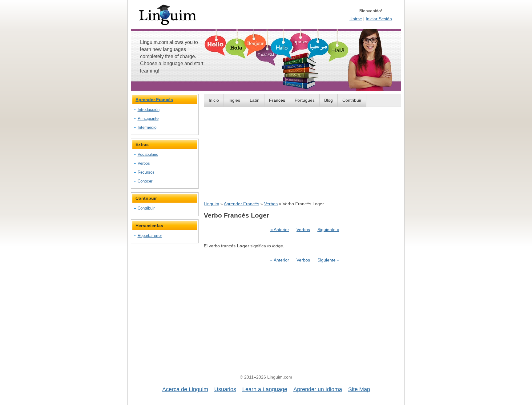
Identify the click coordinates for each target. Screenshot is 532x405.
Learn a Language (264, 389)
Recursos (146, 172)
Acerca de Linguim (185, 389)
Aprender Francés (241, 203)
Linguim (211, 203)
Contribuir (351, 100)
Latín (255, 100)
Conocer (145, 181)
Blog (328, 100)
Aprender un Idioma (317, 389)
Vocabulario (148, 154)
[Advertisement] (302, 154)
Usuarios (225, 389)
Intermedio (147, 127)
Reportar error (150, 235)
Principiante (148, 118)
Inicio (214, 100)
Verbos (271, 203)
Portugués (305, 100)
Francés (277, 100)
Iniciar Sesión (379, 18)
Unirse (355, 18)
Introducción (148, 109)
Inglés (234, 100)
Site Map (359, 389)
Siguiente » (328, 229)
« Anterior (279, 229)
